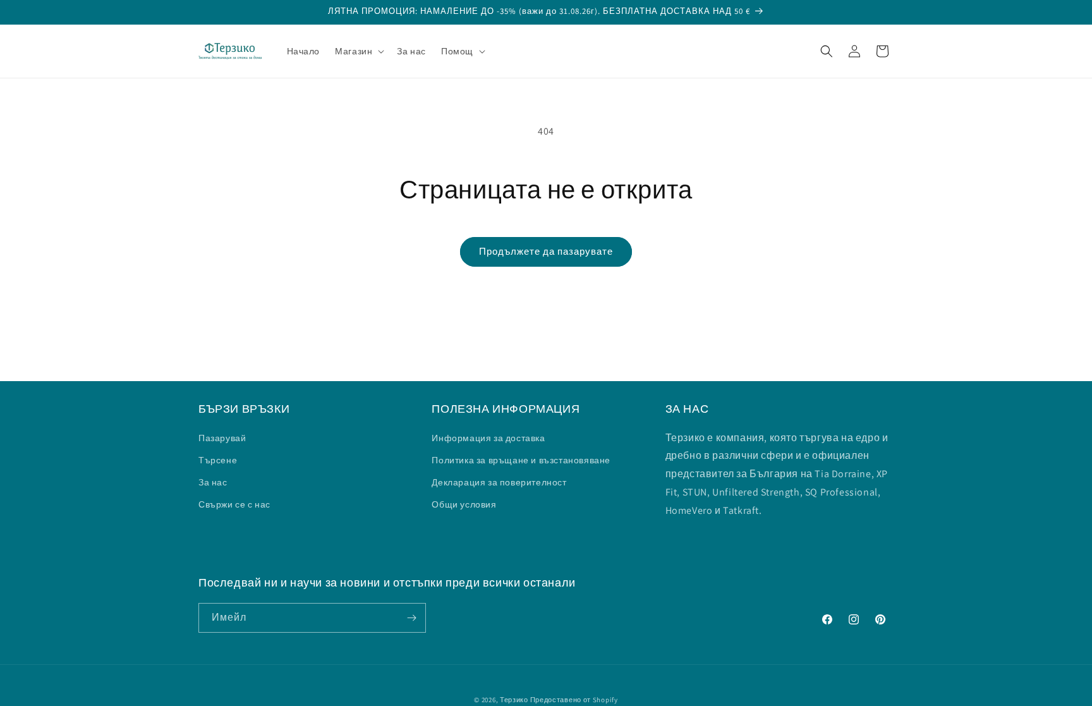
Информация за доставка (488, 438)
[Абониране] (411, 618)
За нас (213, 482)
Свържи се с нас (234, 504)
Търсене (217, 460)
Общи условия (464, 504)
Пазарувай (222, 438)
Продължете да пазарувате (546, 251)
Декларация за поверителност (499, 482)
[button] (358, 51)
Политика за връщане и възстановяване (521, 460)
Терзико (514, 699)
